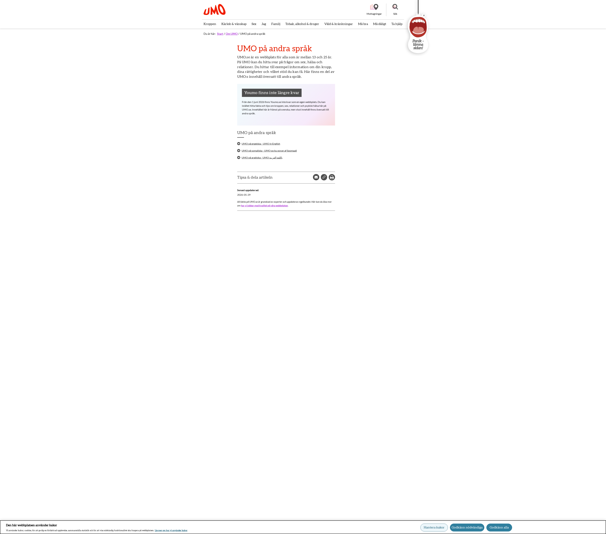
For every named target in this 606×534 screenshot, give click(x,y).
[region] (303, 527)
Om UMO (232, 33)
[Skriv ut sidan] (332, 177)
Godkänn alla (499, 527)
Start (220, 33)
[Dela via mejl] (316, 177)
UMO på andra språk (252, 33)
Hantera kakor (434, 527)
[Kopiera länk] (324, 177)
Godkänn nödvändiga (467, 527)
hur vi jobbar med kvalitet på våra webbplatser (264, 205)
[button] (395, 9)
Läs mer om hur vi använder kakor (171, 531)
